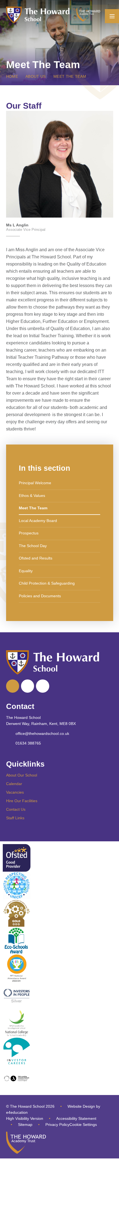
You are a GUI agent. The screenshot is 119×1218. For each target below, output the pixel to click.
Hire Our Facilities (21, 801)
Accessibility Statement (76, 1119)
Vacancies (15, 792)
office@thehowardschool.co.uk (42, 734)
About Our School (21, 775)
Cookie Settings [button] (83, 1125)
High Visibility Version (24, 1119)
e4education (17, 1112)
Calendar (14, 784)
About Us (35, 76)
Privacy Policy (57, 1125)
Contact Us (15, 809)
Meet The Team (69, 76)
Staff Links (15, 818)
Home (12, 76)
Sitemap (25, 1125)
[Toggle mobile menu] (112, 16)
